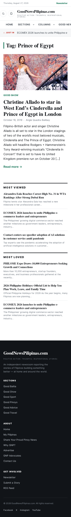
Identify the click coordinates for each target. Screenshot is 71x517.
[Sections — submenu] (33, 25)
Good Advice (10, 407)
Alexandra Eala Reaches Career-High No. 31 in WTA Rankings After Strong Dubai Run (34, 195)
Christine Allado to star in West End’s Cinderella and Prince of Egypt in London (32, 108)
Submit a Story (11, 482)
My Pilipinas (10, 434)
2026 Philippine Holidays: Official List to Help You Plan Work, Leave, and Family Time (32, 287)
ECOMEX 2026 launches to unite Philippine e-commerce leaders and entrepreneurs (30, 214)
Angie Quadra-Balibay (38, 120)
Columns (44, 24)
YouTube (36, 510)
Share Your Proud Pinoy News (20, 439)
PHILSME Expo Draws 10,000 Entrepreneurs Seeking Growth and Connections (35, 265)
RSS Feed (8, 488)
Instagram (24, 510)
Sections (24, 24)
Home (9, 24)
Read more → (12, 166)
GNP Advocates (12, 455)
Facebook (8, 510)
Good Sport (9, 396)
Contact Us (9, 461)
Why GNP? (9, 445)
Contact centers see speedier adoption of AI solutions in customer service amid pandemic (34, 236)
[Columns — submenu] (54, 25)
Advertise (8, 450)
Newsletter (62, 3)
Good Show (10, 95)
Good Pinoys (10, 402)
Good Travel (10, 412)
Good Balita (9, 386)
